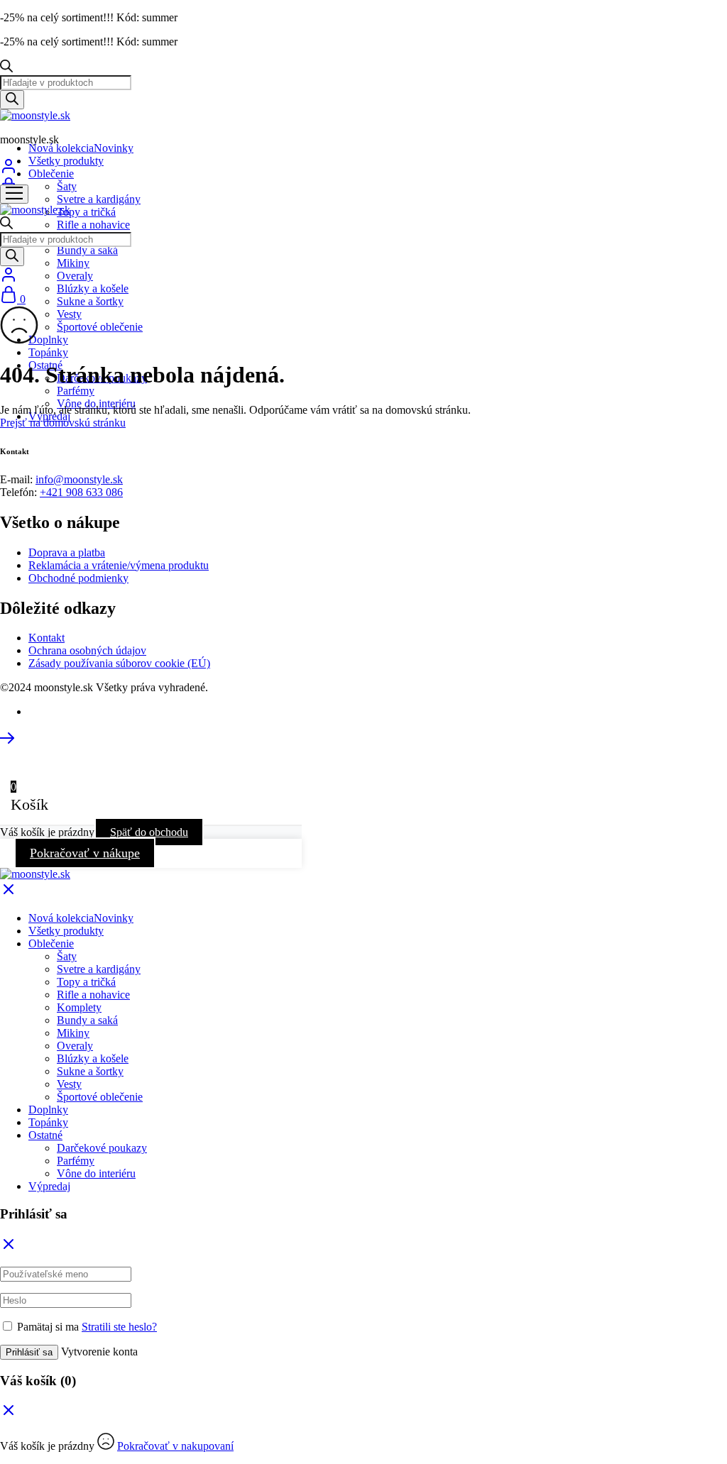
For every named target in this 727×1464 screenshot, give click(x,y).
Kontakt (46, 638)
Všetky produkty (66, 161)
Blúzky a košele (93, 288)
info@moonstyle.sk (79, 479)
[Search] (12, 99)
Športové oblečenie (100, 327)
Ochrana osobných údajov (87, 650)
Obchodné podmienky (78, 578)
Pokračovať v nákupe (85, 853)
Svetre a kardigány (99, 199)
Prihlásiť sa (29, 1352)
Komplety (79, 1007)
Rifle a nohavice (93, 225)
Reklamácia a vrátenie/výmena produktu (118, 565)
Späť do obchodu (149, 832)
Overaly (75, 276)
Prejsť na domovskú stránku (63, 423)
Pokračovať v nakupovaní (175, 1446)
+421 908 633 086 (81, 492)
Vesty (69, 314)
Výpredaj (49, 1186)
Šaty (67, 186)
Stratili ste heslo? (119, 1327)
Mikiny (73, 263)
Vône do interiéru (96, 1173)
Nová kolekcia (80, 148)
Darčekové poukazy (102, 1148)
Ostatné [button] (45, 1135)
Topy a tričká (86, 212)
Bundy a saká (87, 250)
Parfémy (75, 391)
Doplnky (48, 340)
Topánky (48, 352)
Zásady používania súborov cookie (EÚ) (119, 663)
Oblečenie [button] (51, 173)
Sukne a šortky (90, 301)
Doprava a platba (66, 552)
